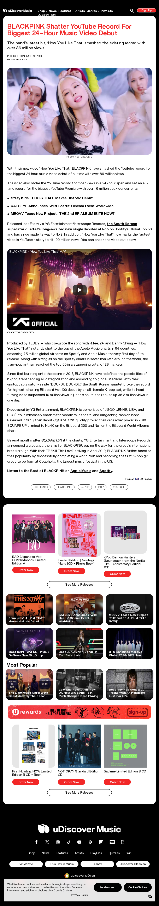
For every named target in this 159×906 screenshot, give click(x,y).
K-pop (85, 487)
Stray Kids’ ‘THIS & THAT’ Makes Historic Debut (52, 198)
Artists (80, 11)
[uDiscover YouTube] (79, 842)
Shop (41, 11)
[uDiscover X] (47, 842)
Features (64, 11)
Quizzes (43, 14)
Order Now (25, 570)
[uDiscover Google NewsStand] (112, 842)
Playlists (107, 11)
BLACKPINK (64, 487)
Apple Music (80, 471)
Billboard (41, 487)
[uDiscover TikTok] (69, 842)
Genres (92, 11)
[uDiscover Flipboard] (101, 842)
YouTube (119, 487)
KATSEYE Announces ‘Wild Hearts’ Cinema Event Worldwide (62, 206)
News (53, 11)
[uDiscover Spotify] (90, 842)
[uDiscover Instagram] (58, 842)
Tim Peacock (19, 59)
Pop (101, 487)
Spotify (105, 471)
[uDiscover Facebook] (36, 842)
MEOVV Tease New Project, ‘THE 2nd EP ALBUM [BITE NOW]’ (63, 214)
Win (53, 14)
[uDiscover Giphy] (122, 842)
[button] (33, 543)
